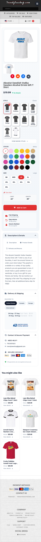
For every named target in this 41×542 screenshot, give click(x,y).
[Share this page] (29, 77)
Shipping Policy (22, 517)
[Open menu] (37, 3)
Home (1, 477)
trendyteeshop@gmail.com (16, 346)
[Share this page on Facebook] (23, 76)
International (10, 308)
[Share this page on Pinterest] (12, 76)
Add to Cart (21, 208)
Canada (21, 303)
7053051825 (11, 343)
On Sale (22, 13)
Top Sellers (16, 17)
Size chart (9, 192)
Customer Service (29, 525)
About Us (10, 513)
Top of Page (39, 477)
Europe (30, 303)
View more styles (19, 141)
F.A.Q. (8, 525)
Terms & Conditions (15, 515)
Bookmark (22, 534)
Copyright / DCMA (22, 527)
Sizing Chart (17, 525)
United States (10, 303)
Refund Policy (29, 515)
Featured (28, 17)
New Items (33, 13)
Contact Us (19, 513)
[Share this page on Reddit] (18, 76)
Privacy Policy (30, 513)
